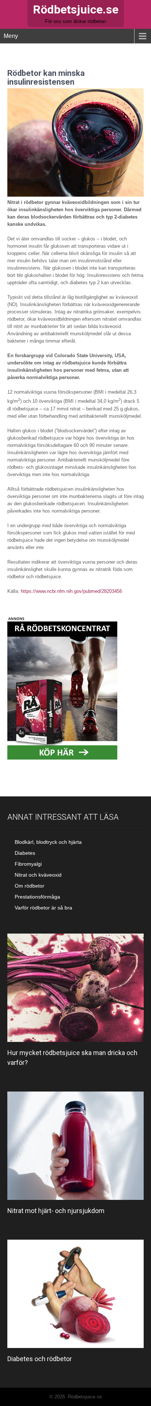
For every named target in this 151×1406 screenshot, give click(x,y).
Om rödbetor (29, 886)
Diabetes (25, 853)
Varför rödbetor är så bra (43, 908)
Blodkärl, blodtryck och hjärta (48, 842)
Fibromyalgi (28, 864)
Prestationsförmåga (37, 897)
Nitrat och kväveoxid (38, 875)
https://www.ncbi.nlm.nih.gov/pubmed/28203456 (71, 591)
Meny (11, 36)
